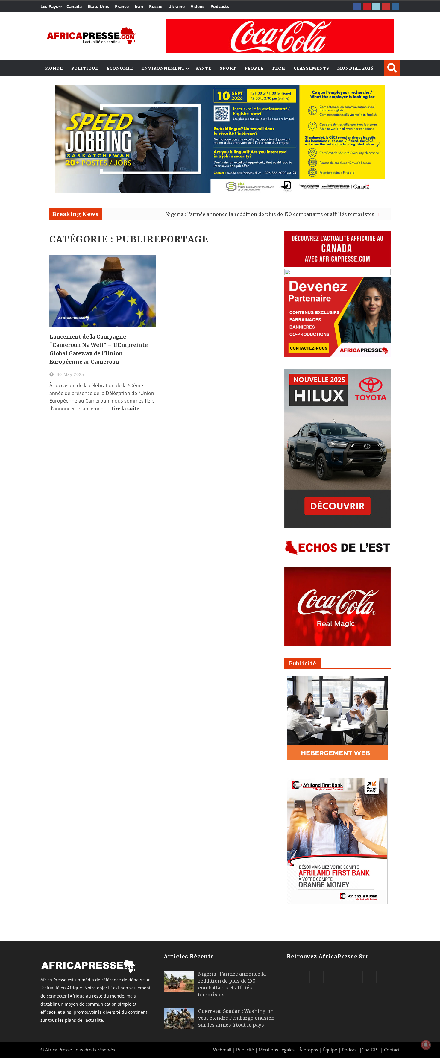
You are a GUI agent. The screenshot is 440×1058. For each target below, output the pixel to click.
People (254, 68)
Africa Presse (58, 1050)
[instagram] (395, 6)
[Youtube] (386, 6)
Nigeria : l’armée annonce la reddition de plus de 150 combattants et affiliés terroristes (236, 214)
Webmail (222, 1050)
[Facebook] (357, 6)
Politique (84, 68)
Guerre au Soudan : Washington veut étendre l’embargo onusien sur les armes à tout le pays (236, 1018)
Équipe (330, 1050)
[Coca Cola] (280, 36)
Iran (139, 6)
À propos (308, 1050)
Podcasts (219, 6)
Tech (278, 68)
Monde (54, 68)
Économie (120, 68)
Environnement (163, 68)
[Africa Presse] (91, 36)
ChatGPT (370, 1050)
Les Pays (49, 6)
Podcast (350, 1050)
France (122, 6)
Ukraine (176, 6)
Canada (74, 6)
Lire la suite (125, 408)
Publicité (245, 1050)
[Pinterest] (367, 6)
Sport (228, 68)
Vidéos (197, 6)
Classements (311, 68)
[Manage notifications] (426, 1045)
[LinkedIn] (376, 6)
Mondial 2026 (355, 68)
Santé (203, 68)
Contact (392, 1050)
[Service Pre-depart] (220, 192)
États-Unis (98, 6)
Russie (155, 6)
